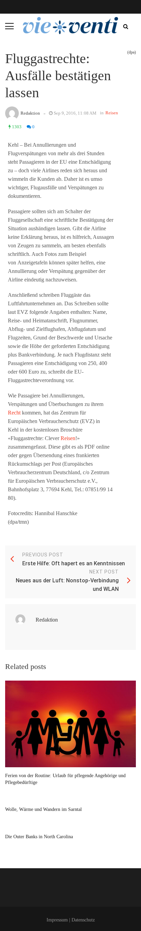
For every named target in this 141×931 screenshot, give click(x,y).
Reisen (111, 112)
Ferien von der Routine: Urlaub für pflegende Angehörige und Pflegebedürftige (65, 779)
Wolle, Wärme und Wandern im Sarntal (43, 809)
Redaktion (30, 113)
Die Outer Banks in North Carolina (39, 836)
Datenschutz (83, 919)
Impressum (57, 919)
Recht (14, 413)
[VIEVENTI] (70, 25)
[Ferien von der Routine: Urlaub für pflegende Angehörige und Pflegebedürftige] (70, 724)
